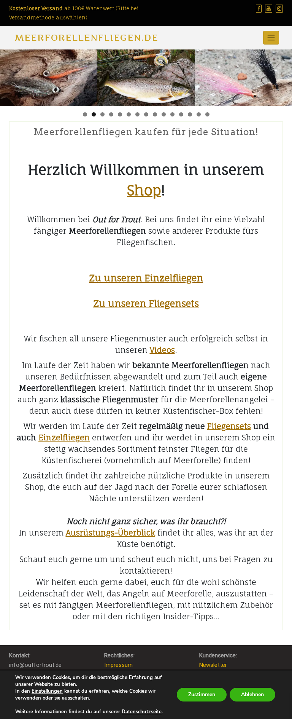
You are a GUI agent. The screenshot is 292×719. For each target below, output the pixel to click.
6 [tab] (129, 114)
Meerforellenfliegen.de (86, 37)
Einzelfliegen (64, 437)
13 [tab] (190, 114)
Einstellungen (47, 691)
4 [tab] (111, 114)
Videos (162, 350)
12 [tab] (181, 114)
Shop (144, 190)
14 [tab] (199, 114)
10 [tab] (164, 114)
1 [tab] (85, 114)
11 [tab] (172, 114)
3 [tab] (102, 114)
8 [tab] (146, 114)
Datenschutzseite (142, 711)
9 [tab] (155, 114)
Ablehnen (252, 694)
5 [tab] (120, 114)
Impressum (118, 665)
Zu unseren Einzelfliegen (146, 278)
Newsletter (213, 665)
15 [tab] (207, 114)
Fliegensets (229, 426)
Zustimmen (201, 694)
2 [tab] (94, 114)
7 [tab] (137, 114)
